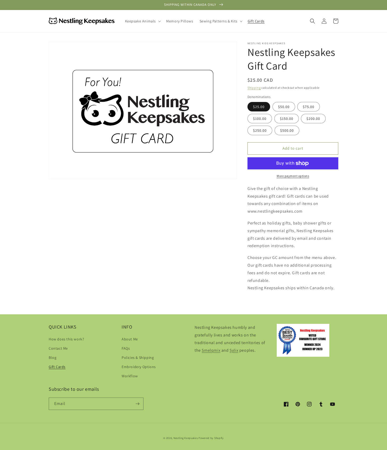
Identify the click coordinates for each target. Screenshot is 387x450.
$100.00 (259, 118)
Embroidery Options (139, 366)
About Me (130, 339)
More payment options (293, 176)
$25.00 (259, 106)
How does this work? (66, 339)
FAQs (126, 348)
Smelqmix (211, 350)
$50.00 (284, 106)
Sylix (234, 350)
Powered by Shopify (211, 438)
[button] (142, 21)
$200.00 (313, 118)
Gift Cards (57, 366)
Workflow (130, 376)
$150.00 (286, 118)
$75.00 (308, 106)
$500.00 (287, 130)
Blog (52, 357)
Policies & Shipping (138, 357)
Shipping (254, 88)
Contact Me (58, 348)
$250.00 (260, 130)
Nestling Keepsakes (185, 438)
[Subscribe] (137, 404)
